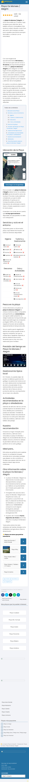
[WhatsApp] (14, 595)
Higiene (12, 115)
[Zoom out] (24, 177)
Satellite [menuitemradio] (13, 154)
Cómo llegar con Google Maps (14, 185)
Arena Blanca (15, 578)
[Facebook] (3, 595)
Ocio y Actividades (15, 122)
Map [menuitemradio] (6, 154)
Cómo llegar (10, 164)
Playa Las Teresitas (9, 729)
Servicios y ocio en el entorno (16, 113)
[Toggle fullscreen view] (24, 154)
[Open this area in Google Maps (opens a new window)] (5, 180)
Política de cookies (6, 767)
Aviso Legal (4, 765)
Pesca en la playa (13, 124)
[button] (14, 167)
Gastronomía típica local (15, 130)
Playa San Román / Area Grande (7, 599)
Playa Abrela (23, 599)
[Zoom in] (24, 174)
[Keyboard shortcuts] (10, 180)
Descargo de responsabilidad (9, 763)
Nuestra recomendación (14, 137)
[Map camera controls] (24, 169)
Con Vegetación (7, 581)
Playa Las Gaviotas (9, 735)
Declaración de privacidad (8, 769)
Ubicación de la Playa (13, 111)
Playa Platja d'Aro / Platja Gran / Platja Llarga (15, 732)
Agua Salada (7, 578)
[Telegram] (18, 595)
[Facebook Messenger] (6, 595)
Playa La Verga (8, 724)
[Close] (20, 158)
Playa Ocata (7, 727)
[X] (10, 595)
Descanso (13, 120)
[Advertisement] (14, 47)
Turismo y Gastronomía (16, 117)
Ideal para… (11, 139)
